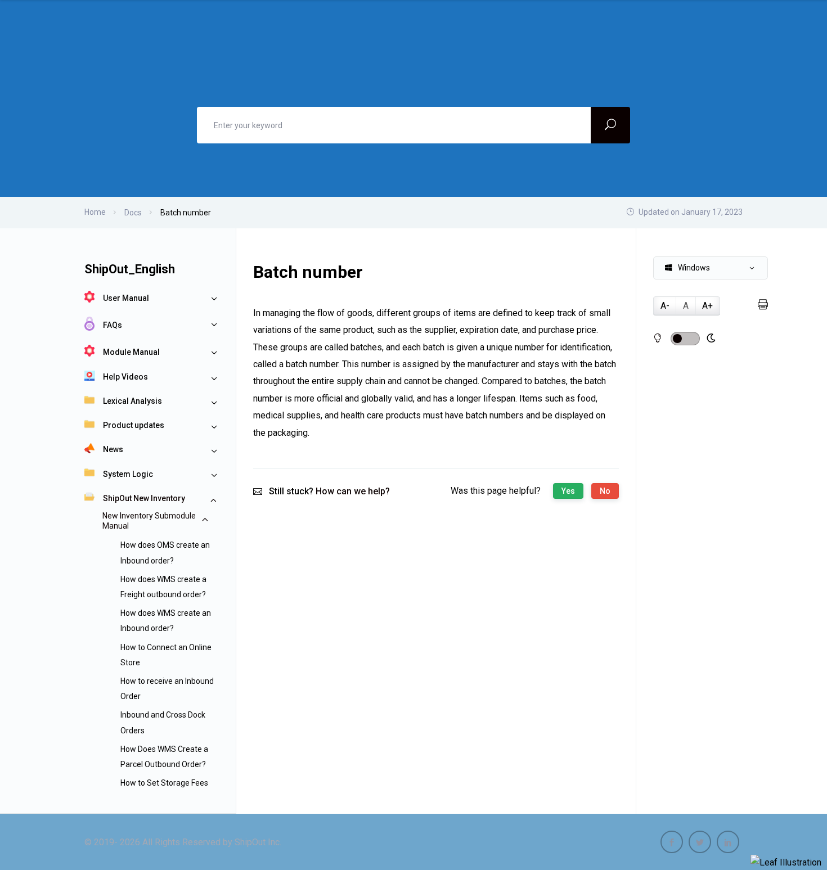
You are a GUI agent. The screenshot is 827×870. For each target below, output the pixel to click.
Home (95, 212)
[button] (710, 268)
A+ (707, 305)
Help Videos (125, 376)
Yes (568, 490)
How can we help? (353, 491)
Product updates (133, 425)
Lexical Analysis (132, 400)
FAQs (112, 325)
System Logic (128, 474)
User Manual (126, 298)
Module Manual (131, 352)
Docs (133, 212)
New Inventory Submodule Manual (149, 520)
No (605, 490)
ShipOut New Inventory (144, 498)
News (113, 449)
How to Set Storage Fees (164, 782)
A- (664, 305)
